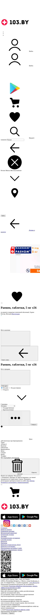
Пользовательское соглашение (10, 538)
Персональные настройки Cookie (11, 548)
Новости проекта (6, 529)
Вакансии (4, 541)
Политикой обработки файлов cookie (18, 609)
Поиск (6, 32)
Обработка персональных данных (11, 550)
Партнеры (4, 543)
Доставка (4, 536)
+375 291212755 (34, 582)
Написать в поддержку (8, 546)
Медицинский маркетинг (9, 533)
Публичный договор (7, 534)
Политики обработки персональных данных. (23, 586)
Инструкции (8, 35)
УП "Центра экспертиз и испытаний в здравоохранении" (17, 481)
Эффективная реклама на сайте (11, 588)
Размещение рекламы (7, 531)
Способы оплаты (6, 540)
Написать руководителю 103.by (11, 545)
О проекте (4, 528)
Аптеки (6, 33)
